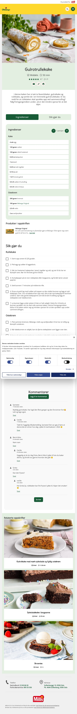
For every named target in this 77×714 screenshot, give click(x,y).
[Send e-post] (34, 84)
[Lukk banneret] (74, 337)
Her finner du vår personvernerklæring (47, 705)
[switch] (29, 362)
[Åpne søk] (67, 9)
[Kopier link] (38, 84)
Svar (14, 415)
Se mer (38, 499)
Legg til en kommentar (38, 396)
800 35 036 (28, 687)
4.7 (41, 79)
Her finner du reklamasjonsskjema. (44, 707)
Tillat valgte (38, 375)
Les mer (32, 233)
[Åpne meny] (73, 9)
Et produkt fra (65, 2)
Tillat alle (63, 375)
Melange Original (23, 203)
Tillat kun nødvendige (14, 375)
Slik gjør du (55, 117)
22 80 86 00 (24, 685)
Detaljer (68, 369)
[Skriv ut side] (43, 84)
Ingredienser (22, 117)
